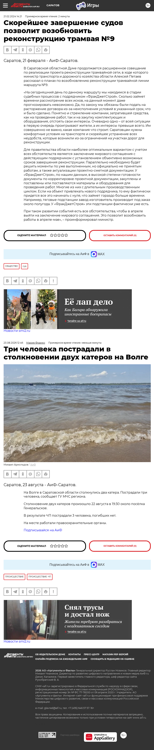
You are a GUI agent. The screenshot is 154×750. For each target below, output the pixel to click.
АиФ (33, 464)
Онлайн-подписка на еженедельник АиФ (61, 659)
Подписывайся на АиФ (43, 530)
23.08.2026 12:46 (13, 342)
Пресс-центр (91, 654)
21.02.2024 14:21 (13, 16)
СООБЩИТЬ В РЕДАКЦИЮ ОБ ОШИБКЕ (112, 659)
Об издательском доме (50, 654)
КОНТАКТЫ (74, 654)
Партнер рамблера (69, 735)
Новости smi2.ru (17, 331)
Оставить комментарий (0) (120, 235)
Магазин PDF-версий (115, 654)
